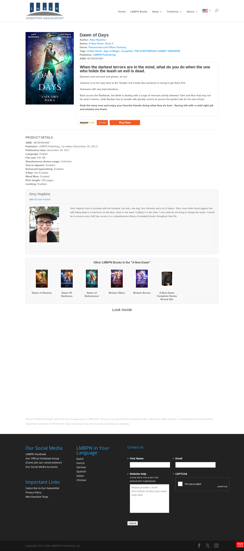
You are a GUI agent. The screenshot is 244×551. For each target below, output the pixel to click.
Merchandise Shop (37, 496)
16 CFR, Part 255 (56, 424)
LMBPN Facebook (36, 454)
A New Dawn (96, 43)
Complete (127, 51)
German (81, 467)
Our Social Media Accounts (42, 467)
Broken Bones (142, 292)
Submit (132, 523)
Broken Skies (117, 292)
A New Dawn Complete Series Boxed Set (167, 296)
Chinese (81, 480)
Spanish (81, 471)
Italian (80, 475)
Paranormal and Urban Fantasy (107, 47)
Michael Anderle (42, 199)
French (80, 463)
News (155, 11)
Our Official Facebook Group (42, 458)
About (190, 11)
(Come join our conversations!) (44, 462)
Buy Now (125, 122)
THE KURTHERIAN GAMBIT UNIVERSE (157, 51)
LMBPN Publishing (104, 54)
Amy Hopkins (98, 39)
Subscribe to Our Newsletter (43, 488)
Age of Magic (112, 51)
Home (122, 11)
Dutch (80, 458)
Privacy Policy (33, 492)
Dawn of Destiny (42, 292)
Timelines (172, 11)
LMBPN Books (138, 11)
